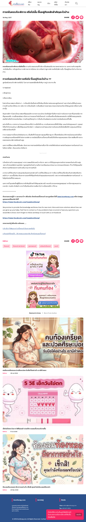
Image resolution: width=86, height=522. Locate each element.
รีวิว (48, 3)
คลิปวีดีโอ (56, 3)
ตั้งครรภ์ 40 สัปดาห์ (19, 246)
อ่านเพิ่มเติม (51, 517)
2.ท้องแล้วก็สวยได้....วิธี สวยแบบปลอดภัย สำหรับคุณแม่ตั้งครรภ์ (24, 233)
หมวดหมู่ (40, 3)
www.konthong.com (65, 196)
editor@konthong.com (69, 505)
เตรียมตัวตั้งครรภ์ (45, 246)
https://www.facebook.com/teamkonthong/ (21, 202)
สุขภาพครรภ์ (32, 246)
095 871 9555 (66, 508)
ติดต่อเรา (67, 3)
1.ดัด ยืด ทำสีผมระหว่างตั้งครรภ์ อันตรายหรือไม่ (19, 228)
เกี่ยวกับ (29, 3)
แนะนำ (56, 246)
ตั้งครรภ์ (6, 246)
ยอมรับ (78, 514)
